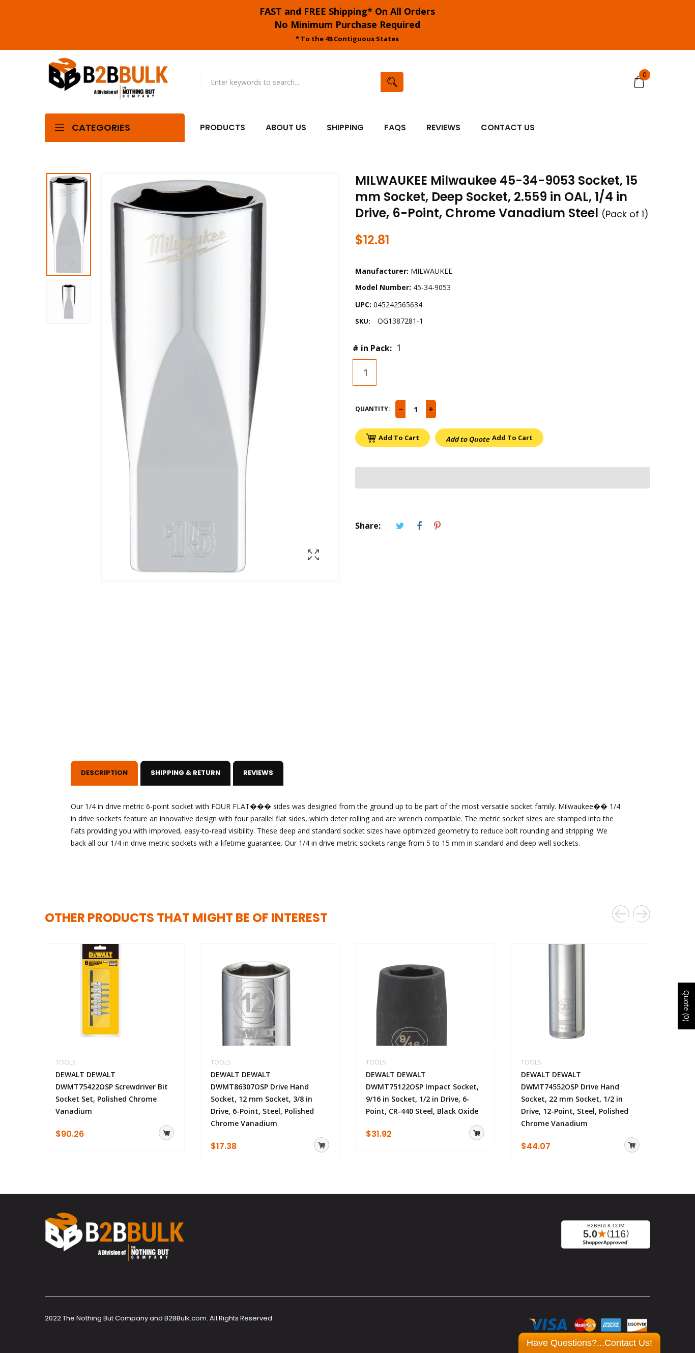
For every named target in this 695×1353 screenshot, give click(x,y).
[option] (73, 225)
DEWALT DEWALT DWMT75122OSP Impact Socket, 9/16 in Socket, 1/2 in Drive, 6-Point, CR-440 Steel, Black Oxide (422, 1093)
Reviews (258, 773)
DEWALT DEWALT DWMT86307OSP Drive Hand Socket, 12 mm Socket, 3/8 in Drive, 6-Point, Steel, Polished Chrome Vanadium (262, 1099)
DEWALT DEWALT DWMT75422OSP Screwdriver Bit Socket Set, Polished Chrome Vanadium (111, 1093)
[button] (502, 477)
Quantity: (372, 409)
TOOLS (65, 1062)
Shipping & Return (185, 773)
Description (104, 773)
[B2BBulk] (108, 82)
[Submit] (166, 1132)
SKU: (362, 321)
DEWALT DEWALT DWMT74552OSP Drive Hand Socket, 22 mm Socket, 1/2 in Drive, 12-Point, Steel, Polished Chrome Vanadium (574, 1099)
